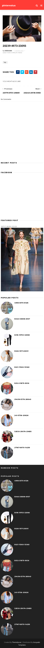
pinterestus (9, 5)
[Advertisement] (22, 197)
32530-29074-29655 (22, 431)
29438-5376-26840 (22, 399)
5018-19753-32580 (22, 335)
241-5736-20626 (21, 415)
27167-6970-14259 (22, 447)
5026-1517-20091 (21, 351)
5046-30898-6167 (22, 319)
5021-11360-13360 (21, 367)
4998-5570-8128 (21, 303)
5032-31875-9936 (21, 383)
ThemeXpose (16, 642)
